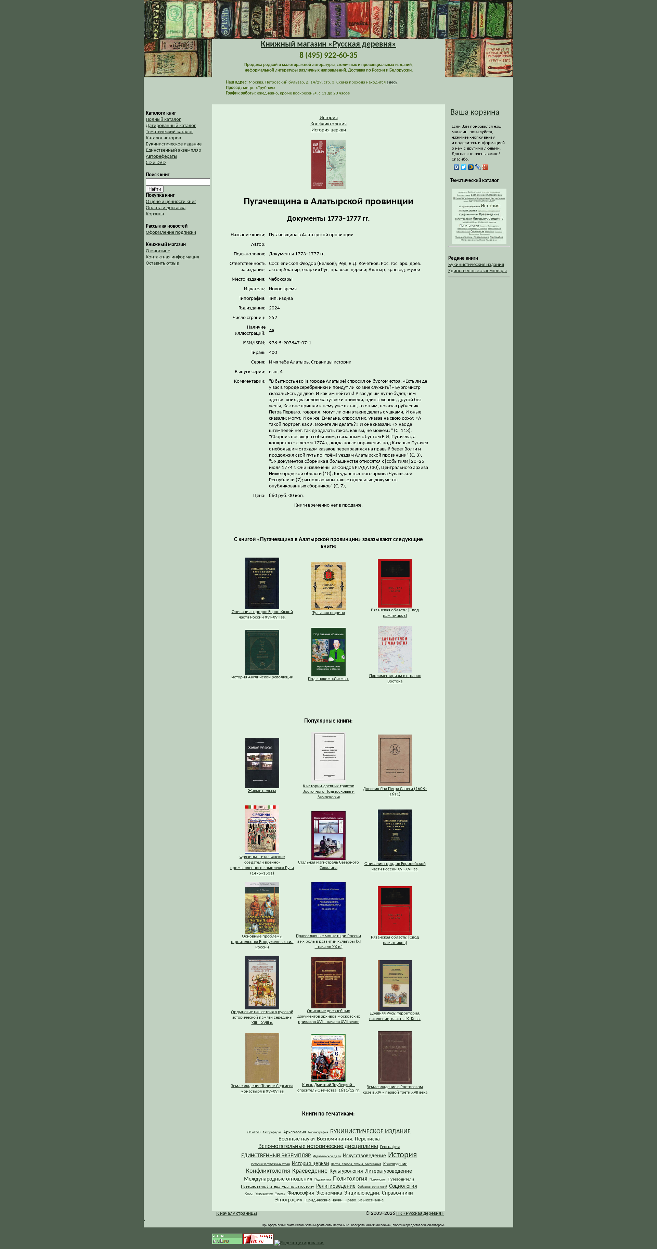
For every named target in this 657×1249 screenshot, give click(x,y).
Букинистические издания (476, 264)
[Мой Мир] (471, 167)
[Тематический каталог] (479, 242)
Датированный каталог (171, 125)
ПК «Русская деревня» (420, 1213)
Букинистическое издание (174, 144)
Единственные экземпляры (477, 270)
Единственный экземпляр (173, 150)
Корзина (155, 214)
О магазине (158, 251)
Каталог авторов (163, 138)
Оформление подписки (171, 232)
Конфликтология (328, 124)
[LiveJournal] (478, 167)
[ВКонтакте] (456, 167)
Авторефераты (161, 156)
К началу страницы (236, 1213)
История (329, 117)
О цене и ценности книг (171, 201)
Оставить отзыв (162, 263)
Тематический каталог (169, 132)
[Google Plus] (485, 167)
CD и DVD (156, 162)
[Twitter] (463, 167)
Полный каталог (163, 119)
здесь (392, 82)
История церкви (328, 130)
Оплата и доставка (165, 208)
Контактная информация (172, 257)
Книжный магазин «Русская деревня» (328, 44)
